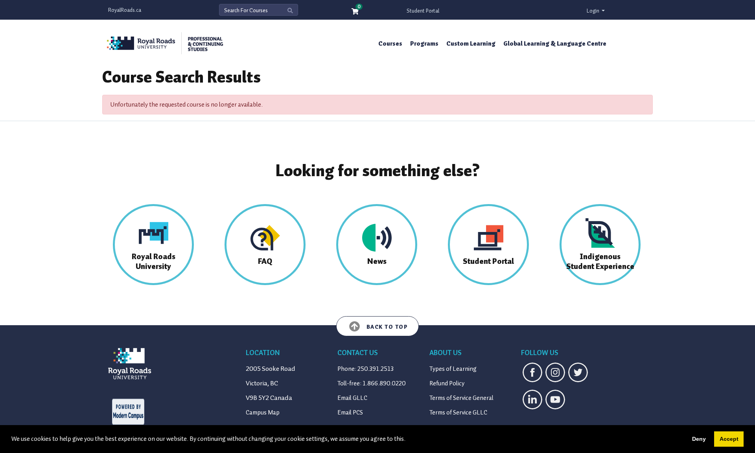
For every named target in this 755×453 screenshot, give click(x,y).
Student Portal (423, 11)
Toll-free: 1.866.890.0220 (371, 383)
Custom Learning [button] (470, 43)
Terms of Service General (461, 398)
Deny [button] (699, 439)
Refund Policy (446, 383)
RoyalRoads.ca (124, 10)
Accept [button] (729, 439)
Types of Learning (453, 369)
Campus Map (263, 412)
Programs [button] (424, 43)
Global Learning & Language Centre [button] (554, 43)
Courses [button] (390, 43)
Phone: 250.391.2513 (365, 369)
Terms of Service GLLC (458, 412)
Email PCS (350, 412)
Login (593, 11)
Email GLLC (352, 398)
